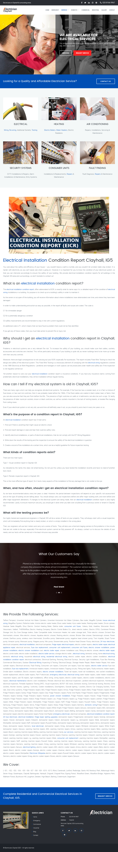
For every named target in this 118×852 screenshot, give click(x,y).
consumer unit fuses (72, 626)
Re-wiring (12, 130)
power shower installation (60, 696)
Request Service (82, 53)
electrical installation (38, 283)
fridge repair (56, 644)
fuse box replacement (39, 647)
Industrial (95, 10)
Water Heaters (61, 130)
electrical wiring (94, 362)
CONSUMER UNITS (59, 168)
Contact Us (105, 81)
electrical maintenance (18, 680)
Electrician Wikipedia (37, 753)
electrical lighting (29, 747)
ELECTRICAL (20, 124)
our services (68, 732)
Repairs (69, 174)
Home (47, 10)
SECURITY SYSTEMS (20, 168)
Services (64, 10)
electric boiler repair (100, 644)
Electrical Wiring (35, 662)
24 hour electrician (107, 641)
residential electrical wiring (56, 656)
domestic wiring (91, 705)
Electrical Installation (25, 260)
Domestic (74, 10)
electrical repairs (68, 644)
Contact (112, 10)
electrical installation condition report (20, 289)
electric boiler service (46, 653)
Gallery (104, 10)
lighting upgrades (51, 717)
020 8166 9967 (109, 2)
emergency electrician (58, 674)
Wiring (6, 130)
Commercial (85, 10)
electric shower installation (99, 647)
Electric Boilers (49, 130)
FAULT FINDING (97, 168)
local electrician (38, 726)
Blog (34, 831)
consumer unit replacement (59, 647)
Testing (34, 130)
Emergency (55, 10)
